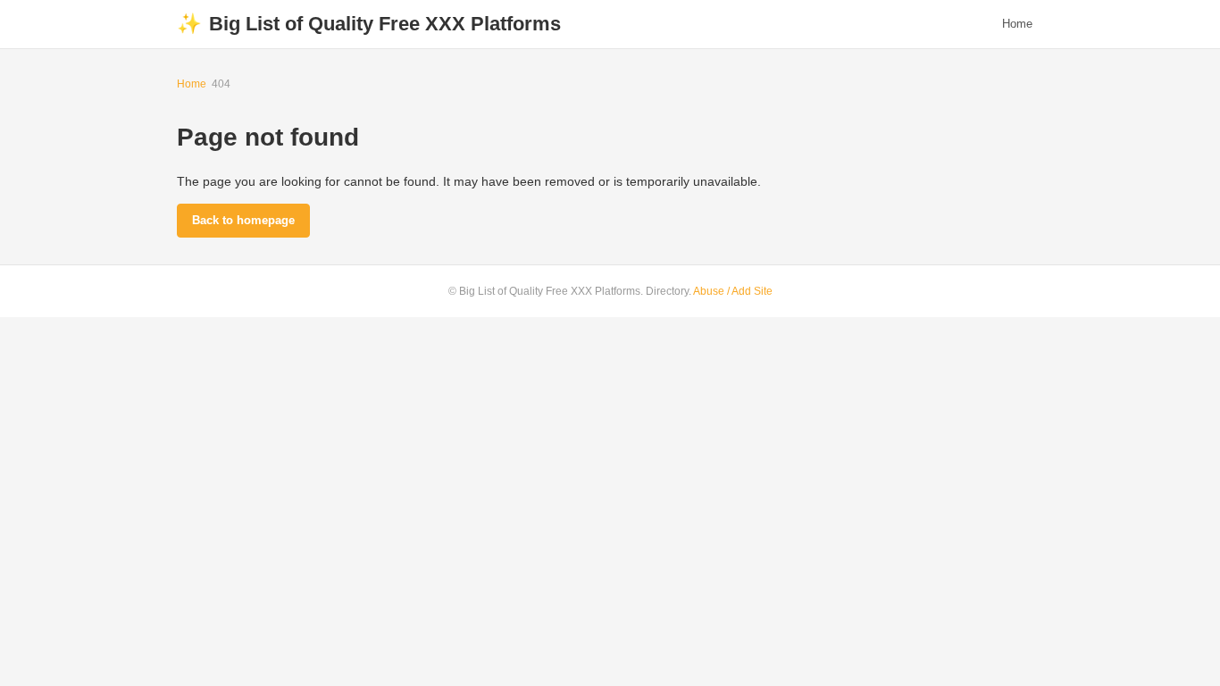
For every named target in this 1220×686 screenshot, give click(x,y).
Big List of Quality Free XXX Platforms (369, 24)
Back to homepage (243, 220)
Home (1017, 23)
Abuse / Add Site (733, 291)
